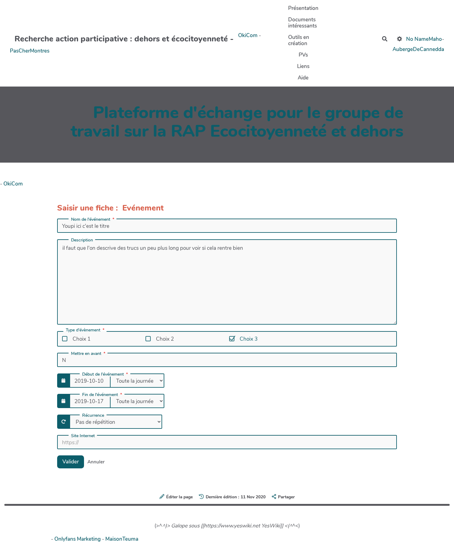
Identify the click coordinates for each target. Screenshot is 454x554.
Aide (303, 77)
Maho (435, 38)
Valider (70, 461)
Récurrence (93, 415)
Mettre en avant (86, 354)
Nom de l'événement (90, 219)
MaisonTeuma (121, 539)
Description (82, 240)
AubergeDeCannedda (418, 49)
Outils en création (298, 40)
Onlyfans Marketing (78, 539)
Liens (303, 66)
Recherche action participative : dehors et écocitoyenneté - (124, 38)
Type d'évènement (83, 330)
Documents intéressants (302, 22)
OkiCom (248, 35)
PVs (303, 54)
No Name (417, 38)
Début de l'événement (103, 374)
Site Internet (83, 436)
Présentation (303, 8)
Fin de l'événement (100, 395)
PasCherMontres (29, 50)
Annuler (96, 462)
